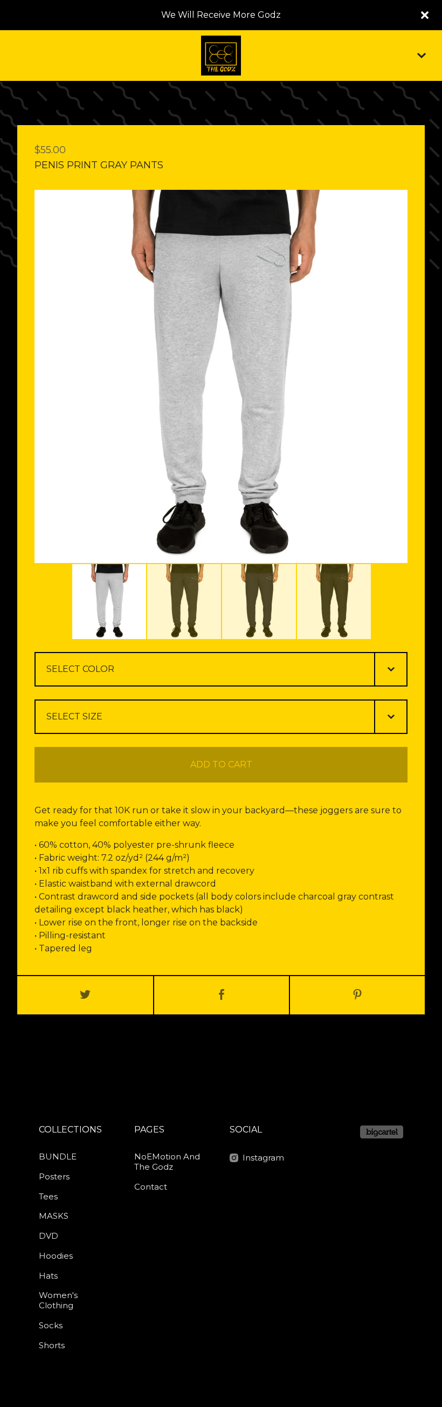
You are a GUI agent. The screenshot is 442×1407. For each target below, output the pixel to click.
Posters (54, 1176)
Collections (70, 1129)
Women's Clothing (58, 1300)
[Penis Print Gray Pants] (109, 601)
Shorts (52, 1345)
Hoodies (56, 1256)
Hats (48, 1276)
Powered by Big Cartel (381, 1131)
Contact (150, 1187)
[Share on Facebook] (221, 995)
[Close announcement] (424, 15)
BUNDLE (58, 1156)
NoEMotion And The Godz (167, 1161)
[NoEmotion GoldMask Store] (221, 56)
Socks (51, 1325)
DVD (48, 1236)
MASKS (53, 1216)
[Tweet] (85, 995)
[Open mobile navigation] (421, 55)
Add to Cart (221, 764)
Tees (48, 1196)
